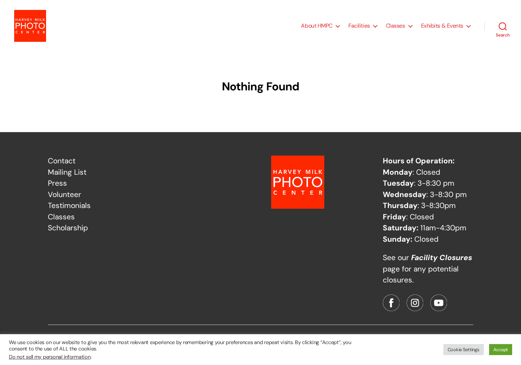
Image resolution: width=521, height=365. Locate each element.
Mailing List (67, 172)
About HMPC (316, 25)
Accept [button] (500, 350)
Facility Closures (441, 258)
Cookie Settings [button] (464, 350)
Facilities (359, 25)
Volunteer (64, 195)
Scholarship (68, 228)
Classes (395, 25)
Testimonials (69, 205)
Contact (61, 161)
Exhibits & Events (442, 25)
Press (57, 183)
